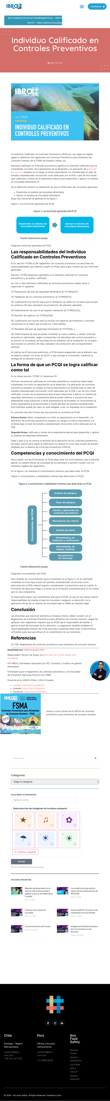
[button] (82, 6)
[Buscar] (95, 758)
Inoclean (48, 655)
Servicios (48, 18)
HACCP (30, 22)
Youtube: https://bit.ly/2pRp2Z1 (29, 685)
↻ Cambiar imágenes (25, 852)
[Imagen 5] (46, 839)
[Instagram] (55, 1023)
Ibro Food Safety (62, 655)
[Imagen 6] (69, 839)
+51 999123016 (45, 1060)
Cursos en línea (31, 18)
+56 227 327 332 (13, 1058)
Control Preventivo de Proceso (38, 926)
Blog (41, 18)
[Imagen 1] (23, 820)
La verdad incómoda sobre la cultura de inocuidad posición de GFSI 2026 (84, 891)
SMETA (59, 18)
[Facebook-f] (48, 1023)
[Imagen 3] (69, 820)
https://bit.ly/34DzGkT (35, 691)
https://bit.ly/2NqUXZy (34, 688)
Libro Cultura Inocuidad (49, 22)
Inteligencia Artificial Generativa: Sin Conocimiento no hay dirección (84, 929)
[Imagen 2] (46, 820)
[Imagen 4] (23, 839)
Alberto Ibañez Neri (34, 649)
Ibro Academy (15, 18)
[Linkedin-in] (62, 1023)
